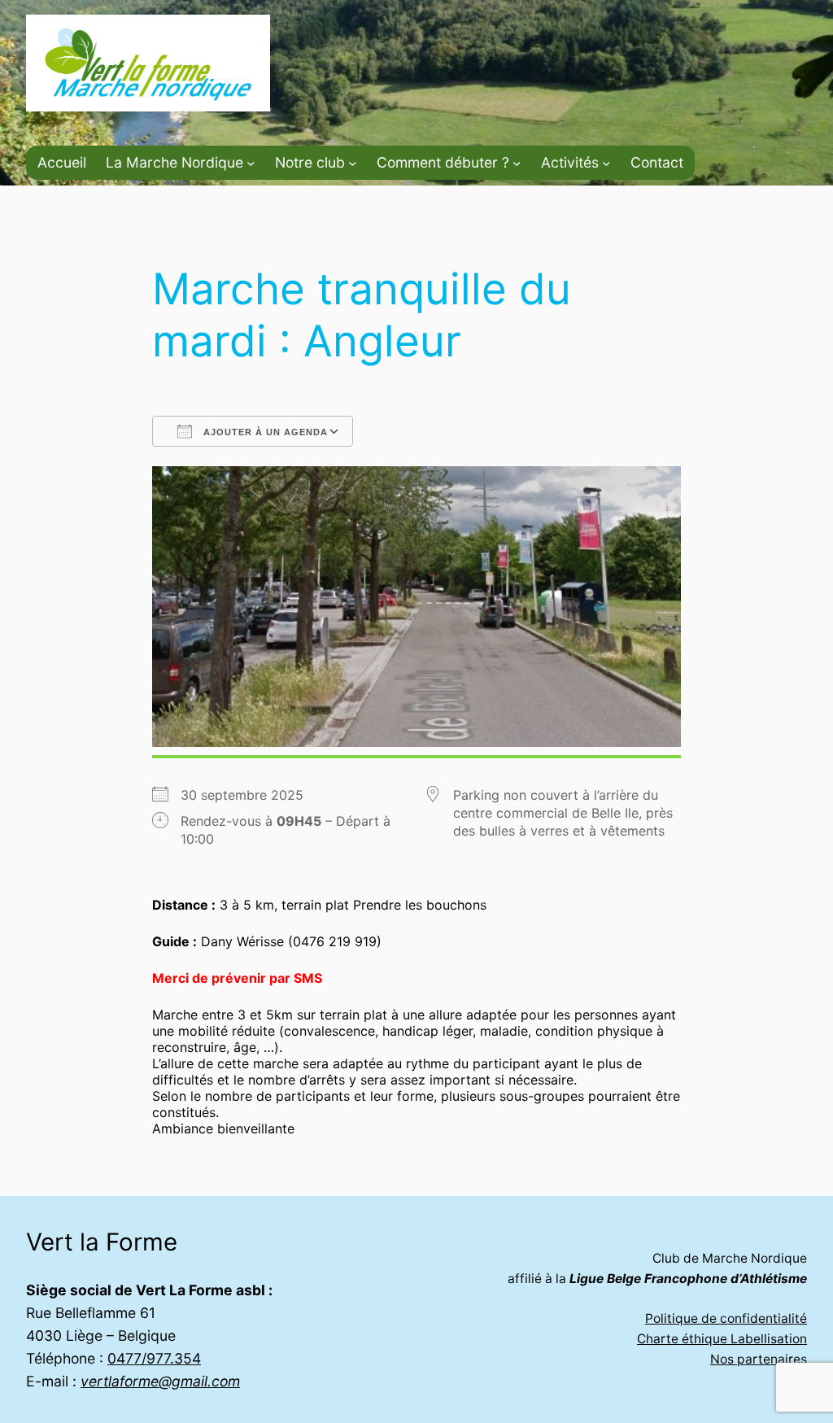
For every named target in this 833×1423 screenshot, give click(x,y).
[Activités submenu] (606, 163)
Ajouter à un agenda (264, 432)
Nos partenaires (758, 1359)
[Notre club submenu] (352, 163)
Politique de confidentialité (726, 1318)
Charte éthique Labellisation (722, 1339)
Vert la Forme (101, 1241)
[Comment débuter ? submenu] (516, 163)
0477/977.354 (154, 1358)
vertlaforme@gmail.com (160, 1381)
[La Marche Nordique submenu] (250, 163)
